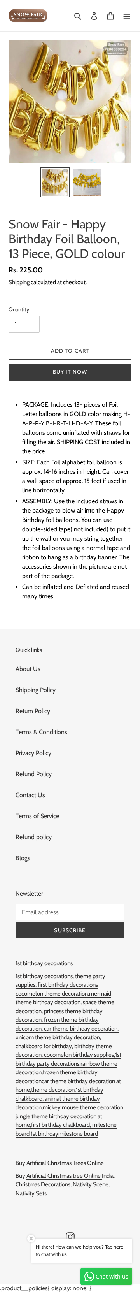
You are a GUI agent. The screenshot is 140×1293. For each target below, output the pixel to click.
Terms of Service (37, 816)
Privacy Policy (33, 753)
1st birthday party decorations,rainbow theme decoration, (68, 1063)
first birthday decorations (68, 984)
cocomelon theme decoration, (52, 993)
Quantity (19, 309)
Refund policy (34, 837)
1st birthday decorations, (45, 976)
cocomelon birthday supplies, (79, 1054)
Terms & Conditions (41, 732)
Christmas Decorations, (44, 1184)
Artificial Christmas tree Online (64, 1175)
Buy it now (70, 371)
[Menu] (127, 15)
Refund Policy (34, 774)
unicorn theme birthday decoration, (58, 1037)
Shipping (19, 282)
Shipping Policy (36, 690)
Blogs (23, 858)
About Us (28, 669)
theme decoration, (53, 1089)
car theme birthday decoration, (81, 1028)
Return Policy (33, 711)
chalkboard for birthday (44, 1046)
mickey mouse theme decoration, (83, 1107)
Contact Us (30, 795)
